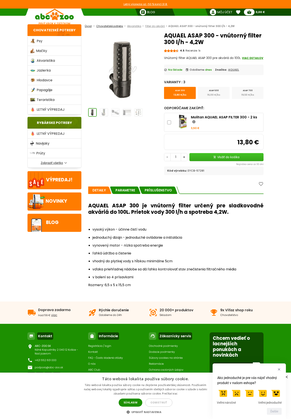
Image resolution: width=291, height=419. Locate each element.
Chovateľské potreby (54, 30)
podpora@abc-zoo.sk (49, 367)
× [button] (286, 377)
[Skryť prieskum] (279, 369)
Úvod (88, 26)
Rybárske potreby (54, 122)
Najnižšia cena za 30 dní (250, 164)
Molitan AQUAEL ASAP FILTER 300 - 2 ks (224, 117)
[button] (145, 412)
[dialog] (145, 396)
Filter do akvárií (155, 26)
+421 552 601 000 (45, 360)
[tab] (99, 190)
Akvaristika (134, 26)
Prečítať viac (169, 393)
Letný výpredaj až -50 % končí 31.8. (146, 4)
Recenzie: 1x (193, 50)
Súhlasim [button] (130, 402)
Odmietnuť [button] (158, 402)
